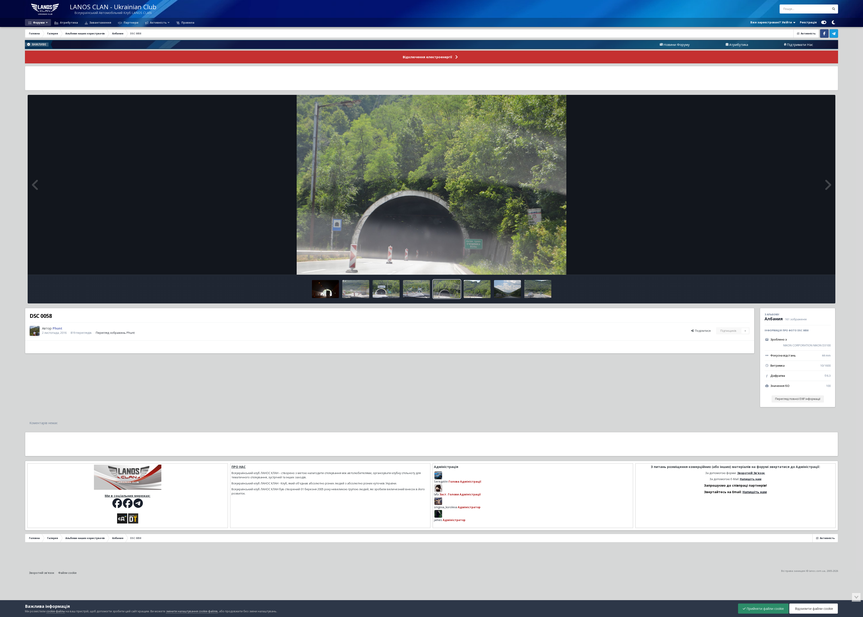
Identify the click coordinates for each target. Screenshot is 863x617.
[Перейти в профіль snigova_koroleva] (438, 501)
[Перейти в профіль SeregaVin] (438, 475)
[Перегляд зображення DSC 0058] (446, 289)
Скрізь (819, 9)
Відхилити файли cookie (813, 608)
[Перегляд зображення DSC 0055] (537, 289)
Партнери (130, 22)
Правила (187, 22)
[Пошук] (833, 8)
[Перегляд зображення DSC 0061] (355, 289)
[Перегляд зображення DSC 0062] (325, 289)
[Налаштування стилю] (824, 22)
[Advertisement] (431, 78)
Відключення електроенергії (427, 57)
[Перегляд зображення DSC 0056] (507, 289)
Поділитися (702, 331)
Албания (774, 318)
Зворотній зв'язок (41, 573)
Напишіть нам (750, 479)
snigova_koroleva (445, 507)
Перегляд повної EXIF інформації (797, 399)
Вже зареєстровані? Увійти (771, 22)
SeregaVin (441, 481)
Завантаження (100, 22)
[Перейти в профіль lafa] (438, 488)
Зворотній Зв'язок (751, 473)
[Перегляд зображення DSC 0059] (416, 289)
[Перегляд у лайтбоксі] (431, 185)
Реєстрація (808, 22)
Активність (158, 22)
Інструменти (816, 266)
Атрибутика (68, 22)
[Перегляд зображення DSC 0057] (477, 289)
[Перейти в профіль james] (438, 514)
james (438, 520)
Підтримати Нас (743, 44)
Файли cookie (67, 573)
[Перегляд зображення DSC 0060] (386, 289)
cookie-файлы (55, 611)
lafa (436, 494)
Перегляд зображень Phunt (115, 333)
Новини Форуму (620, 44)
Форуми (38, 22)
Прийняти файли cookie (765, 608)
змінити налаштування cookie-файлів (192, 611)
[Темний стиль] (833, 22)
